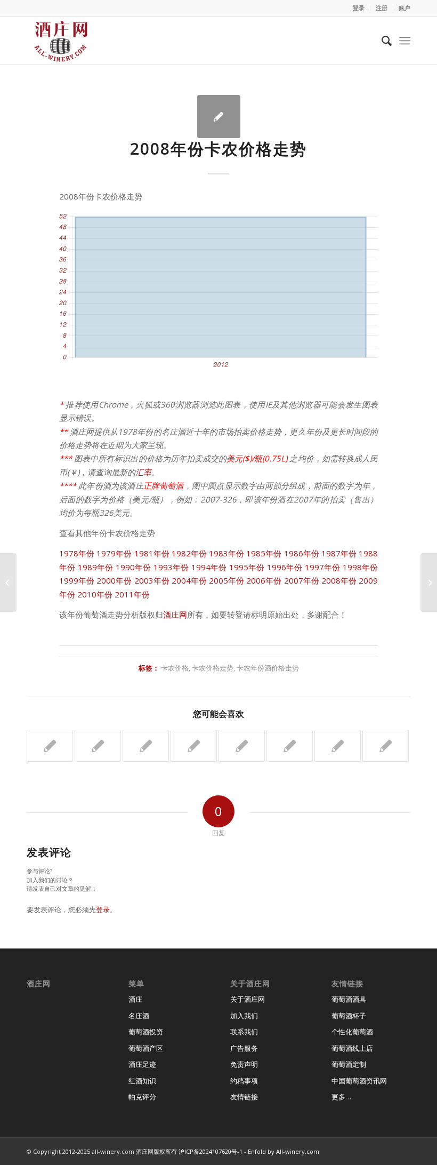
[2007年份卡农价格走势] (8, 582)
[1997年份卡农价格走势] (146, 746)
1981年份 (151, 553)
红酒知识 (142, 1081)
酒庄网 (175, 614)
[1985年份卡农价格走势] (289, 746)
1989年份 (96, 567)
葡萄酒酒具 (348, 999)
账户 (404, 8)
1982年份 (189, 553)
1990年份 (133, 567)
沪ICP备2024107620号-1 (210, 1151)
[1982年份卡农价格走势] (98, 746)
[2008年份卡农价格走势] (218, 116)
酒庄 (135, 999)
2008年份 (339, 580)
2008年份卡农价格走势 (218, 148)
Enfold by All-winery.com (283, 1151)
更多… (341, 1097)
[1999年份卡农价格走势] (385, 746)
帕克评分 (142, 1097)
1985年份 (263, 553)
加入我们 (244, 1015)
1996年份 (285, 567)
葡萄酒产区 (145, 1048)
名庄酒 (138, 1015)
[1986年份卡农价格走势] (194, 746)
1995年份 (247, 567)
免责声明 (244, 1064)
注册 (381, 8)
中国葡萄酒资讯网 (359, 1081)
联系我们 (244, 1031)
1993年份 (171, 567)
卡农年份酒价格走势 (268, 668)
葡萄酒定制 (348, 1064)
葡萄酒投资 (145, 1031)
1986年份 (301, 553)
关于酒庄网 (247, 999)
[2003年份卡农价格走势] (337, 746)
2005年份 (226, 580)
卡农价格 (175, 668)
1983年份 (226, 553)
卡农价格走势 (212, 668)
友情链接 (244, 1097)
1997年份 (323, 567)
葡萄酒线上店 (352, 1048)
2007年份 (301, 580)
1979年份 (114, 553)
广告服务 (244, 1048)
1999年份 (76, 580)
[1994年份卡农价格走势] (50, 746)
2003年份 (151, 580)
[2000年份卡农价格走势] (241, 746)
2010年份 (94, 594)
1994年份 (209, 567)
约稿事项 (244, 1081)
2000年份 (114, 580)
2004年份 (189, 580)
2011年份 (132, 594)
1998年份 (360, 567)
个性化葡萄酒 (352, 1031)
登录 (359, 8)
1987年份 (339, 553)
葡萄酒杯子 (348, 1015)
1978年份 (76, 553)
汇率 (143, 472)
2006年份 (263, 580)
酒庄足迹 (142, 1064)
